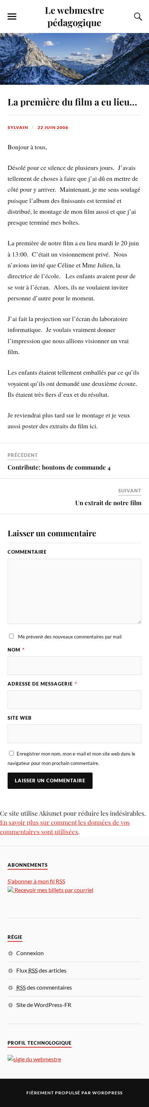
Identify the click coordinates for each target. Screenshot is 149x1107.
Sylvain (18, 127)
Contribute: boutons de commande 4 (59, 467)
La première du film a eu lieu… (72, 101)
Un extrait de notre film (108, 503)
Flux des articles (41, 970)
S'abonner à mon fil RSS (36, 881)
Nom (16, 650)
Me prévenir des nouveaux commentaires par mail (70, 637)
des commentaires (44, 987)
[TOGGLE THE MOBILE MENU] (12, 16)
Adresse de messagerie (42, 684)
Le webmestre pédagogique (74, 16)
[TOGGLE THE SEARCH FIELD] (137, 16)
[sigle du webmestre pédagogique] (34, 1059)
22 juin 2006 (53, 127)
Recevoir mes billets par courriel (53, 889)
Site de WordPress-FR (43, 1004)
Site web (20, 718)
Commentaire (27, 552)
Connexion (30, 952)
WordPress (107, 1092)
